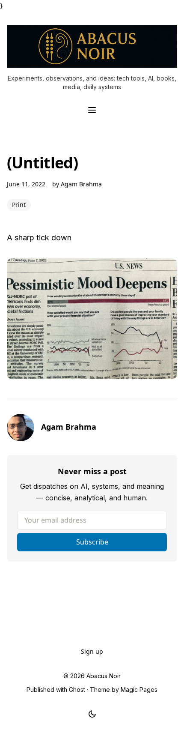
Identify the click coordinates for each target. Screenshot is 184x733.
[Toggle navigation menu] (92, 110)
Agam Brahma (81, 184)
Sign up (92, 651)
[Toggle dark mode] (92, 714)
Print (19, 204)
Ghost (77, 689)
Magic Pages (139, 689)
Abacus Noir (103, 675)
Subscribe (92, 542)
